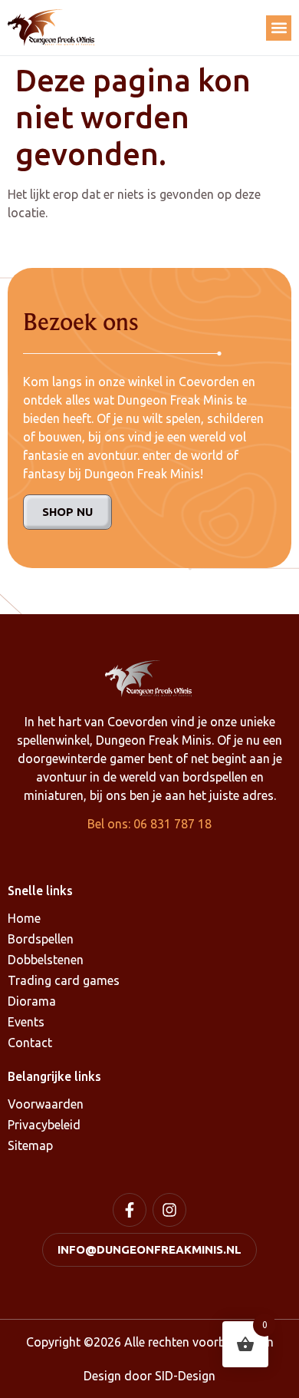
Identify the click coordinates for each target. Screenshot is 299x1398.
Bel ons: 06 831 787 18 (149, 824)
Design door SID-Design (149, 1376)
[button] (278, 28)
